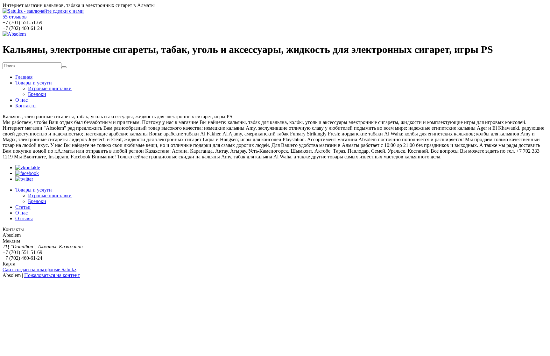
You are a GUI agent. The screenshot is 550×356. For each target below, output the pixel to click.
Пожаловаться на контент (52, 275)
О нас (21, 100)
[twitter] (24, 179)
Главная (23, 77)
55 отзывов (15, 16)
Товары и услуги (33, 82)
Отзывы (24, 218)
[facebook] (27, 173)
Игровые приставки (50, 88)
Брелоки (37, 94)
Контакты (26, 105)
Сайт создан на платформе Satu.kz (39, 269)
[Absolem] (14, 34)
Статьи (23, 207)
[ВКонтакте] (27, 167)
